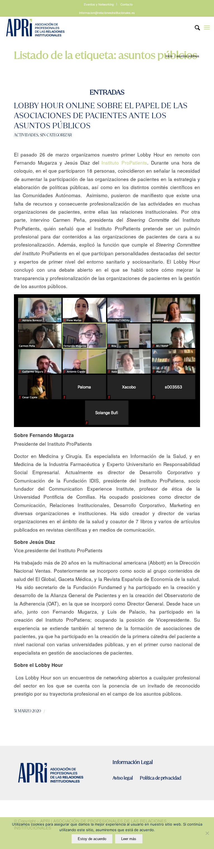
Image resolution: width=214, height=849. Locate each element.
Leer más (128, 839)
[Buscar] (194, 27)
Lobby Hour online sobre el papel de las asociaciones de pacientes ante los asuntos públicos (101, 116)
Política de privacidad (160, 778)
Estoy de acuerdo (92, 839)
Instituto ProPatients (124, 162)
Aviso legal (123, 778)
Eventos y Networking (99, 4)
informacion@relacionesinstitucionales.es (107, 12)
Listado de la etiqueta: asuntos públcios (105, 55)
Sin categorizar (56, 135)
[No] (207, 833)
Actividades (26, 135)
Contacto (126, 4)
